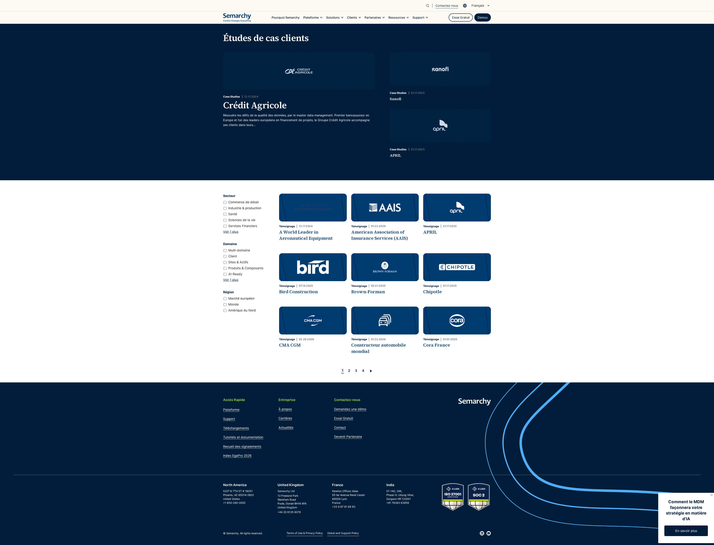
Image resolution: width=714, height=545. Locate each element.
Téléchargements (236, 428)
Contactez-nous (446, 5)
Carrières (285, 418)
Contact (340, 427)
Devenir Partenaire (348, 437)
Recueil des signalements (242, 446)
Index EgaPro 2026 (237, 455)
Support (229, 419)
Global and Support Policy (343, 533)
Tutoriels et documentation (243, 437)
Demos (483, 17)
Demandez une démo (350, 409)
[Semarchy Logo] (237, 17)
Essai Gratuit (460, 17)
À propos (285, 409)
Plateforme (231, 410)
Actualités (286, 427)
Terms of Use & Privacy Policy (305, 533)
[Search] (429, 5)
